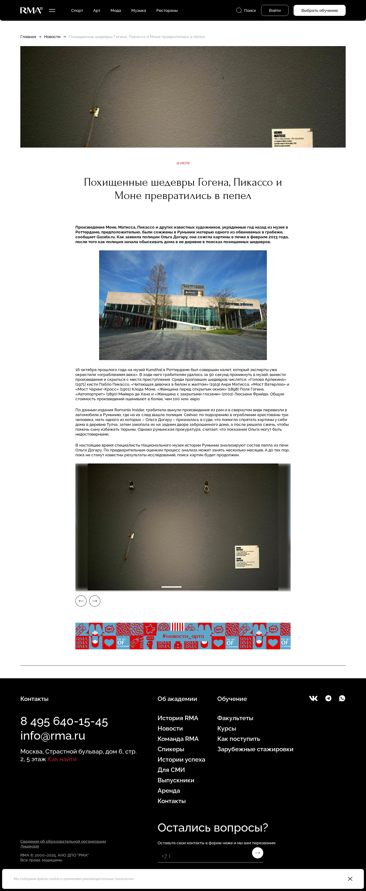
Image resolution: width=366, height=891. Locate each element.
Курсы (226, 728)
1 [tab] (171, 587)
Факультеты (235, 718)
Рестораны (167, 10)
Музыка (138, 10)
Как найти (62, 759)
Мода (116, 10)
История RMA (178, 718)
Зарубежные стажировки (255, 749)
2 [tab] (194, 587)
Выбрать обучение (319, 10)
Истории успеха (181, 759)
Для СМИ (171, 769)
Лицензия (29, 846)
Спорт (77, 10)
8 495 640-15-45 (64, 721)
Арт (96, 10)
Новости (52, 36)
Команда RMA (178, 738)
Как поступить (238, 738)
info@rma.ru (52, 735)
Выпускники (176, 780)
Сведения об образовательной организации (63, 841)
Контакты (172, 801)
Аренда (169, 790)
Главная (28, 36)
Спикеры (171, 749)
